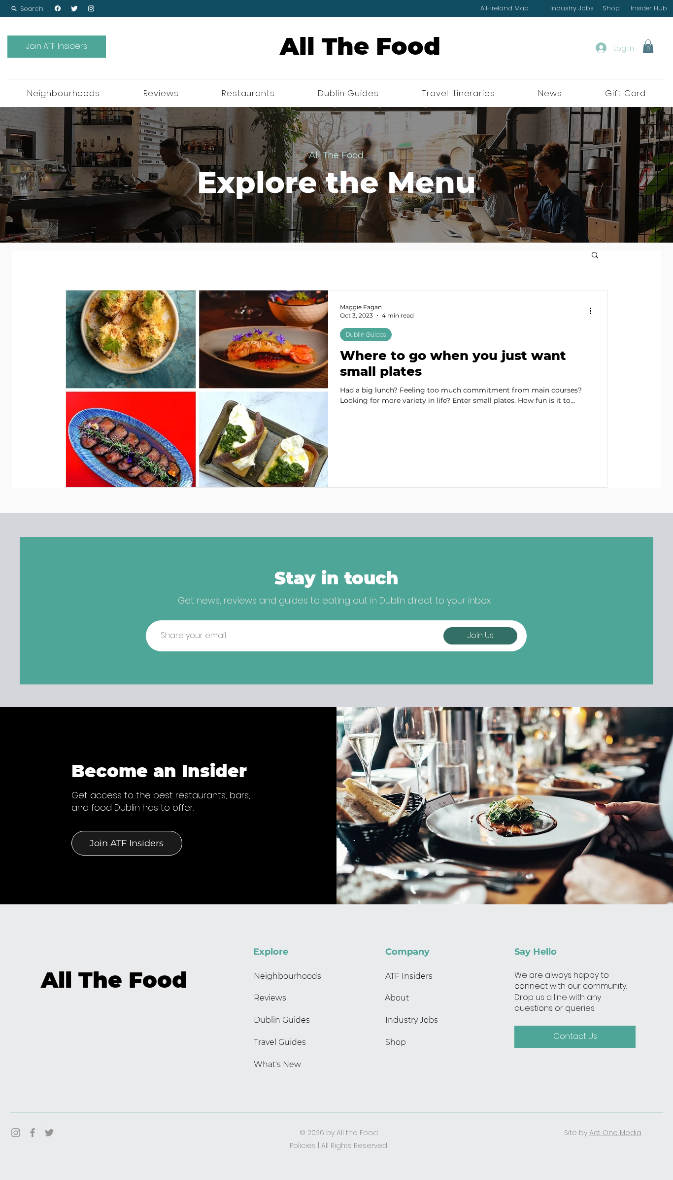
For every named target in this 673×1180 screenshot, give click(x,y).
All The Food (360, 46)
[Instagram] (91, 8)
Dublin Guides (366, 334)
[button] (27, 8)
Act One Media (615, 1133)
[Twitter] (74, 8)
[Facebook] (58, 8)
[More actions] (594, 311)
